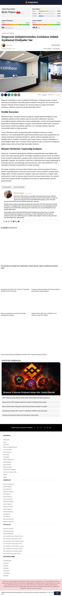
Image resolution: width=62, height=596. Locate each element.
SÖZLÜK (4, 26)
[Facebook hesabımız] (5, 593)
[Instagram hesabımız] (16, 593)
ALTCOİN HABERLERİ (7, 19)
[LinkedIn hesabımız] (38, 593)
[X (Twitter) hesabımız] (11, 593)
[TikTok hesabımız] (27, 593)
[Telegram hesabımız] (44, 593)
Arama (45, 7)
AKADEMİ (4, 23)
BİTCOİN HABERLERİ (7, 16)
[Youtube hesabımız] (22, 593)
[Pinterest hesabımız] (33, 593)
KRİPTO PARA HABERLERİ (9, 13)
